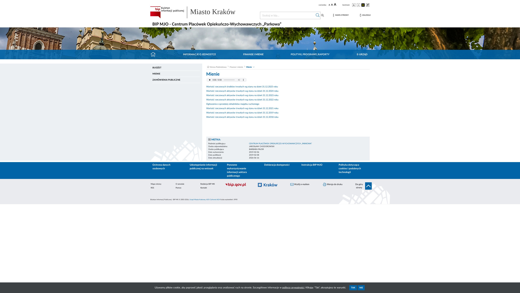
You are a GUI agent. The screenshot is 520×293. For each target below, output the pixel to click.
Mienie (156, 74)
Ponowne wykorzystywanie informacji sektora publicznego (237, 170)
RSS (152, 188)
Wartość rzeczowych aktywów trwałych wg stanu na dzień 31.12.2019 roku (242, 113)
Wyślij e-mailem (301, 184)
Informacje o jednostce (199, 54)
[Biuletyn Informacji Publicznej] (239, 186)
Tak (353, 288)
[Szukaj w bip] (318, 15)
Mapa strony (156, 184)
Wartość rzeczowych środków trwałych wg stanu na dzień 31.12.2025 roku (242, 87)
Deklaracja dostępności (277, 165)
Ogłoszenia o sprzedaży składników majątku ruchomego (232, 104)
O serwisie (180, 184)
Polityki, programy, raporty (310, 54)
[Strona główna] (154, 54)
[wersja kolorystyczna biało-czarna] (358, 5)
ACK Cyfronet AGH (213, 199)
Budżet (156, 68)
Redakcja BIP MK (207, 184)
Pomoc (178, 188)
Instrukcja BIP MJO (311, 165)
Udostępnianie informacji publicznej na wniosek (203, 167)
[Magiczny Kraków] (271, 186)
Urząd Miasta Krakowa (197, 199)
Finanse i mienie (253, 54)
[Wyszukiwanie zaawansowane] (322, 15)
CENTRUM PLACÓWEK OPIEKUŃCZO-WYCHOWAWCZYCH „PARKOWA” (280, 144)
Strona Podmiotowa (218, 67)
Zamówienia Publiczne (166, 80)
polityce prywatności (293, 287)
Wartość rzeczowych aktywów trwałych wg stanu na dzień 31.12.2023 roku (242, 95)
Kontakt (203, 188)
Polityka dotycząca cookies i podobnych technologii (350, 168)
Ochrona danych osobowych (161, 167)
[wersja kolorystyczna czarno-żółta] (363, 5)
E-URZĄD (362, 54)
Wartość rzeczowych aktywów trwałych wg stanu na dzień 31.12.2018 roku (242, 117)
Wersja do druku (334, 184)
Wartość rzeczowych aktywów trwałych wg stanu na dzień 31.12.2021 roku (242, 108)
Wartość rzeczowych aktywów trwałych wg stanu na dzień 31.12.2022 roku (242, 100)
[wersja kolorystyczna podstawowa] (354, 5)
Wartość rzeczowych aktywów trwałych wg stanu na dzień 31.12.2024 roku (242, 91)
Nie (361, 288)
